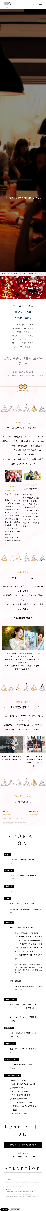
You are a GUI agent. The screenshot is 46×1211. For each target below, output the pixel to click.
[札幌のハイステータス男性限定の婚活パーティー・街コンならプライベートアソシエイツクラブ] (9, 3)
